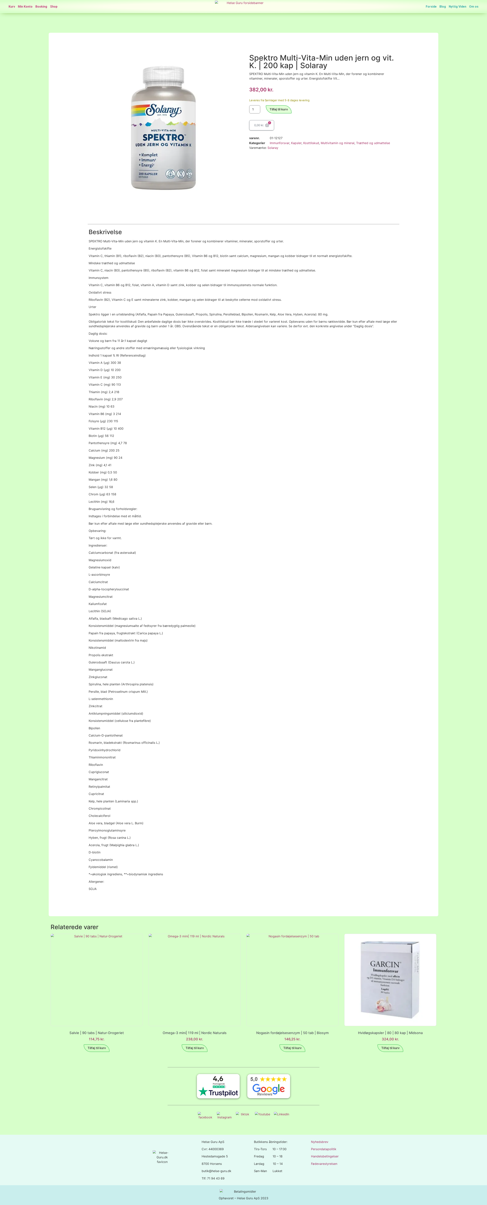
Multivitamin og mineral (337, 143)
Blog (442, 6)
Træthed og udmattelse (373, 143)
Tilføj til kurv (279, 109)
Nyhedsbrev (319, 1142)
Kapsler (296, 143)
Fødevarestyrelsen (324, 1164)
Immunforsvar (279, 143)
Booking (41, 6)
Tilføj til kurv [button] (97, 1048)
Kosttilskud (311, 143)
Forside (431, 6)
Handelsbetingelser (325, 1156)
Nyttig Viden (457, 6)
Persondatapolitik (323, 1149)
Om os (473, 6)
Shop (53, 6)
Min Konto (25, 6)
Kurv (12, 6)
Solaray (272, 148)
